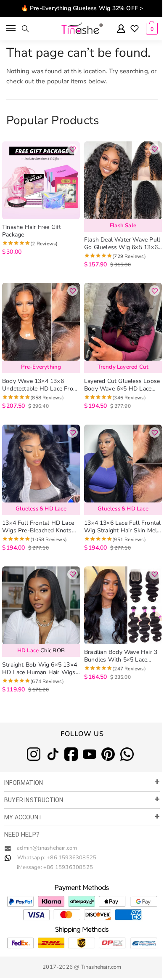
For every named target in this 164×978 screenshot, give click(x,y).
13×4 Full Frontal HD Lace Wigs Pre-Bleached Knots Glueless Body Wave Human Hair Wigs (40, 526)
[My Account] (121, 29)
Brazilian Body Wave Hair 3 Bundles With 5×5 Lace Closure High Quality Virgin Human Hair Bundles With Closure (121, 656)
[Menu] (11, 28)
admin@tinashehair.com (46, 848)
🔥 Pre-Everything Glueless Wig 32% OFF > (82, 8)
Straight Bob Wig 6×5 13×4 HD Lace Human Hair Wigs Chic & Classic (39, 668)
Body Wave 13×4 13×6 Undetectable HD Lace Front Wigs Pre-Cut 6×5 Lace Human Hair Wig (40, 385)
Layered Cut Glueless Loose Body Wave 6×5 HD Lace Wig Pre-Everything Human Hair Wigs (122, 385)
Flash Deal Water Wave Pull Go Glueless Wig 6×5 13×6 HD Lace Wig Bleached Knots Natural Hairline (122, 243)
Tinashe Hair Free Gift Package (31, 231)
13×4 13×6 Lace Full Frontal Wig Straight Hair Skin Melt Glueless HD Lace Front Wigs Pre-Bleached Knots (122, 526)
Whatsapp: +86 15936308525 (56, 857)
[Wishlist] (134, 29)
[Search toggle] (25, 28)
